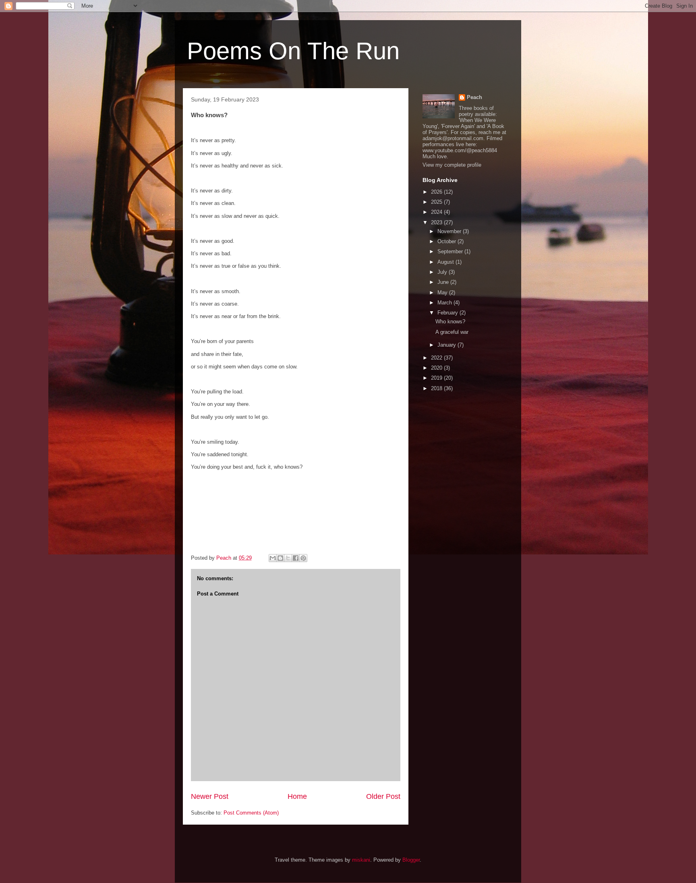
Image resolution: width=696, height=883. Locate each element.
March (445, 303)
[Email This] (273, 558)
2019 (437, 378)
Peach (474, 97)
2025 (437, 202)
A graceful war (451, 332)
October (447, 241)
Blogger (411, 860)
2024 (437, 212)
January (447, 345)
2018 (437, 388)
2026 (437, 192)
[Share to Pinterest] (303, 558)
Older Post (383, 796)
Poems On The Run (293, 50)
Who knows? (450, 321)
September (450, 251)
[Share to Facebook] (296, 558)
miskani (361, 860)
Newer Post (209, 796)
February (448, 313)
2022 (437, 358)
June (443, 282)
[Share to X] (288, 558)
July (443, 272)
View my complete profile (452, 165)
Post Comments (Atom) (251, 813)
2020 (437, 368)
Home (297, 796)
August (446, 262)
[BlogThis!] (280, 558)
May (443, 293)
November (450, 231)
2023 (437, 222)
